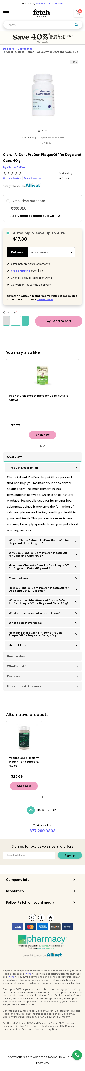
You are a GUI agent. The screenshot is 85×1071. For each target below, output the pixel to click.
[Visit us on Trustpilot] (50, 917)
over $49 (40, 3)
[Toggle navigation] (6, 12)
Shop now (42, 434)
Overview (14, 457)
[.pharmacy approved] (42, 942)
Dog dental (25, 48)
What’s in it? (16, 666)
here (29, 973)
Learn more (45, 299)
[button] (39, 131)
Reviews (13, 676)
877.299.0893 (42, 830)
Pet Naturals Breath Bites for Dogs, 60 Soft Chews (38, 397)
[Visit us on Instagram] (32, 917)
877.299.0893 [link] (56, 3)
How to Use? (16, 656)
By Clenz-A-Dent (15, 167)
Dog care (8, 48)
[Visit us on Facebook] (41, 917)
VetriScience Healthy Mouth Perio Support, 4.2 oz (24, 761)
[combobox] (42, 25)
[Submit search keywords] (76, 25)
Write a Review (12, 178)
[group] (42, 95)
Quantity (9, 312)
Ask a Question (33, 178)
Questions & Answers (24, 686)
